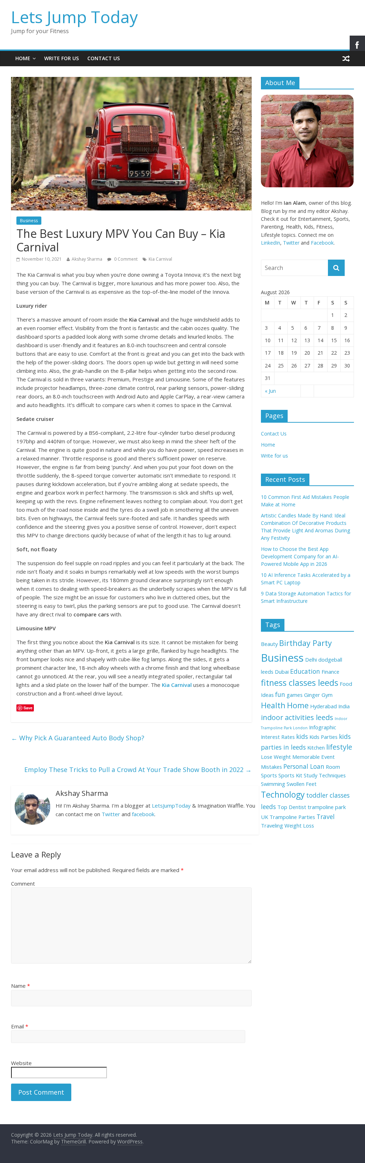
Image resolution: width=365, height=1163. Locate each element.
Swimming (273, 783)
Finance (330, 671)
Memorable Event (313, 756)
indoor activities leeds (297, 717)
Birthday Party (305, 643)
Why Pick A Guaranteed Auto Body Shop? (77, 738)
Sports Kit (290, 775)
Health (273, 705)
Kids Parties (323, 736)
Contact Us (103, 58)
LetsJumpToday (171, 805)
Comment (23, 883)
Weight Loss (299, 825)
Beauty (269, 643)
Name (20, 985)
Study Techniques (325, 775)
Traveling (272, 825)
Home (22, 58)
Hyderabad (323, 706)
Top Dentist (291, 806)
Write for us (61, 58)
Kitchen (316, 747)
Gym (327, 694)
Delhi (311, 659)
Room (333, 766)
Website (21, 1062)
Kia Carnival (160, 259)
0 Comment (125, 259)
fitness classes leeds (299, 682)
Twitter (111, 814)
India (344, 706)
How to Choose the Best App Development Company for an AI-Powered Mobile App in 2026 (300, 556)
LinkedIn (270, 242)
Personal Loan (303, 766)
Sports (269, 775)
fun (280, 694)
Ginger (312, 694)
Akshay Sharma (87, 259)
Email (19, 1026)
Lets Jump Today (74, 17)
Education (305, 671)
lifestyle (339, 747)
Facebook (322, 242)
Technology (283, 794)
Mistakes (271, 766)
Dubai (282, 671)
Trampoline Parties (292, 816)
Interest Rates (278, 736)
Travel (326, 816)
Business (29, 221)
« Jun (270, 390)
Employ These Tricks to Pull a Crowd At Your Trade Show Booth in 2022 (138, 769)
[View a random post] (346, 58)
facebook (143, 814)
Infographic (322, 727)
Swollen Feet (302, 783)
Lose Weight (276, 756)
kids (302, 736)
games (295, 694)
